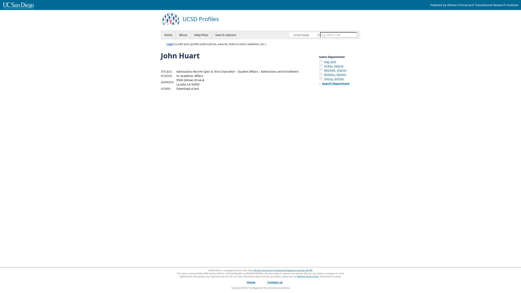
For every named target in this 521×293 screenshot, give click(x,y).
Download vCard (187, 89)
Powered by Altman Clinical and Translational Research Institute (474, 5)
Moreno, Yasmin (335, 75)
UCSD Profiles (201, 19)
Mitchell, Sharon (335, 70)
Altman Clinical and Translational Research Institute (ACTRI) (283, 270)
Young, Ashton (334, 79)
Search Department (335, 83)
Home (168, 35)
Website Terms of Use (308, 276)
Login (170, 44)
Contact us (274, 282)
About (183, 35)
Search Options (225, 35)
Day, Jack (330, 62)
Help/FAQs (201, 35)
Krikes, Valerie (334, 66)
